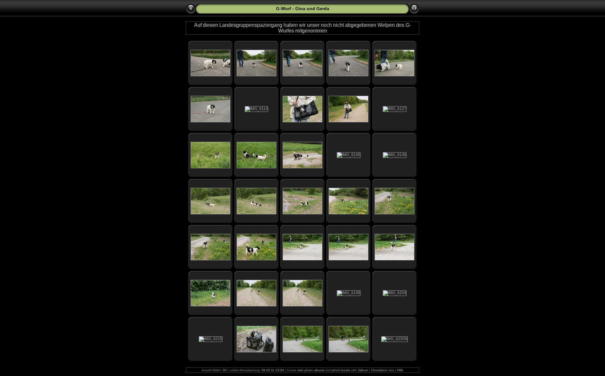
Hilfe (400, 370)
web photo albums (310, 370)
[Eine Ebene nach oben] (191, 9)
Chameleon (379, 370)
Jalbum (363, 370)
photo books (341, 370)
